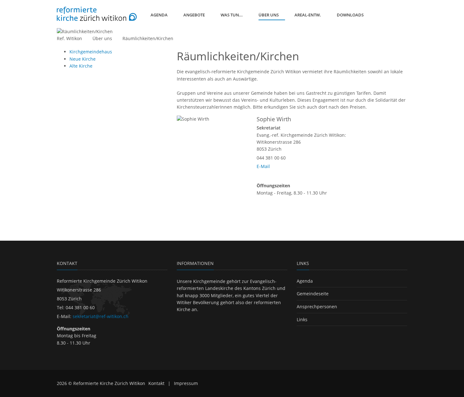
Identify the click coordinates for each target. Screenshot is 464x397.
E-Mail (263, 166)
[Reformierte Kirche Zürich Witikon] (97, 13)
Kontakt (156, 383)
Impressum (186, 383)
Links (302, 319)
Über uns (102, 38)
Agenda (305, 281)
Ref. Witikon (69, 38)
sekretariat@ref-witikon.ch (100, 316)
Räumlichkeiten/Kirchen (147, 38)
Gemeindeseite (313, 294)
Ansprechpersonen (317, 307)
